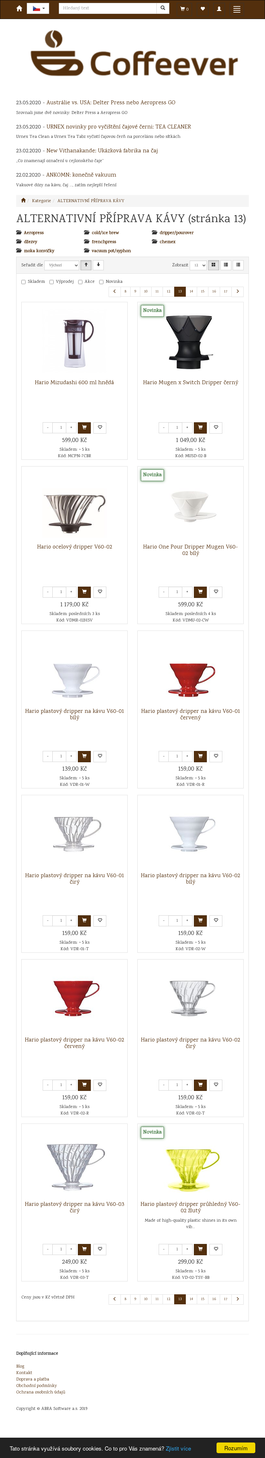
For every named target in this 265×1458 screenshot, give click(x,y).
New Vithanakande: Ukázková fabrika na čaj (102, 151)
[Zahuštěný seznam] (238, 265)
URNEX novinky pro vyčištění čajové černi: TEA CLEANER (119, 127)
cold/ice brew (105, 233)
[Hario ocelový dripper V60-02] (74, 505)
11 (157, 291)
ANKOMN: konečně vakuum (81, 175)
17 (226, 291)
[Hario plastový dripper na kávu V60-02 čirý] (190, 998)
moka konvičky (39, 251)
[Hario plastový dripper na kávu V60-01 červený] (190, 669)
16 (214, 291)
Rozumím (236, 1448)
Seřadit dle (32, 265)
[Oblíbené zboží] (202, 9)
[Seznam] (225, 265)
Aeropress (34, 233)
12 (168, 291)
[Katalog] (213, 265)
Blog (20, 1366)
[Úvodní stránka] (23, 201)
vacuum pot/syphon (111, 251)
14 (191, 291)
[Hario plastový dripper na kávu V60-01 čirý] (74, 833)
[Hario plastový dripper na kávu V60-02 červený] (74, 998)
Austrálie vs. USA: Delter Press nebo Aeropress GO (111, 103)
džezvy (30, 242)
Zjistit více (178, 1448)
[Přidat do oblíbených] (99, 428)
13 (180, 291)
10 (145, 291)
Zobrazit (180, 265)
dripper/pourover (177, 233)
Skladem (36, 282)
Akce (90, 282)
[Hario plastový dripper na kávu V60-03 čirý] (74, 1162)
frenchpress (104, 242)
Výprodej (65, 282)
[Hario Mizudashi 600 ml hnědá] (74, 340)
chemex (167, 242)
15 (202, 291)
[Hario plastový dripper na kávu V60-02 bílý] (190, 833)
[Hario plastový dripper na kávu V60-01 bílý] (74, 669)
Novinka (114, 282)
